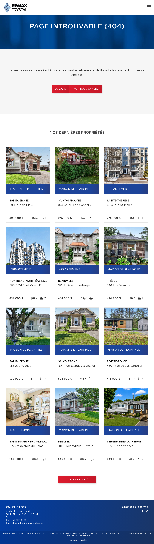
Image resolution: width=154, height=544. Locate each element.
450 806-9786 (18, 520)
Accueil (60, 89)
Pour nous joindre (85, 89)
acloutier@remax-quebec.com (30, 523)
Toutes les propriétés (77, 480)
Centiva (83, 540)
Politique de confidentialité (113, 534)
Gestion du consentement (77, 536)
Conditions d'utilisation (140, 534)
